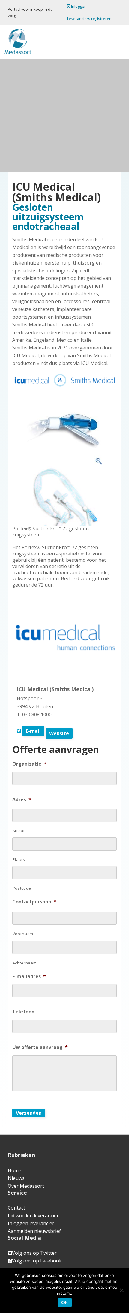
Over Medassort (26, 1186)
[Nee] (121, 1290)
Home (14, 1170)
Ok (64, 1302)
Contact (16, 1207)
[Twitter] (19, 730)
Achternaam (25, 963)
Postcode (22, 888)
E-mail (33, 731)
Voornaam (23, 933)
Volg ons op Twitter (34, 1253)
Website (59, 733)
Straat (19, 830)
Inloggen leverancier (31, 1223)
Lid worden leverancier (33, 1215)
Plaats (19, 859)
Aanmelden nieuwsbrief (34, 1231)
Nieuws (16, 1178)
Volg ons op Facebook (37, 1260)
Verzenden (29, 1113)
